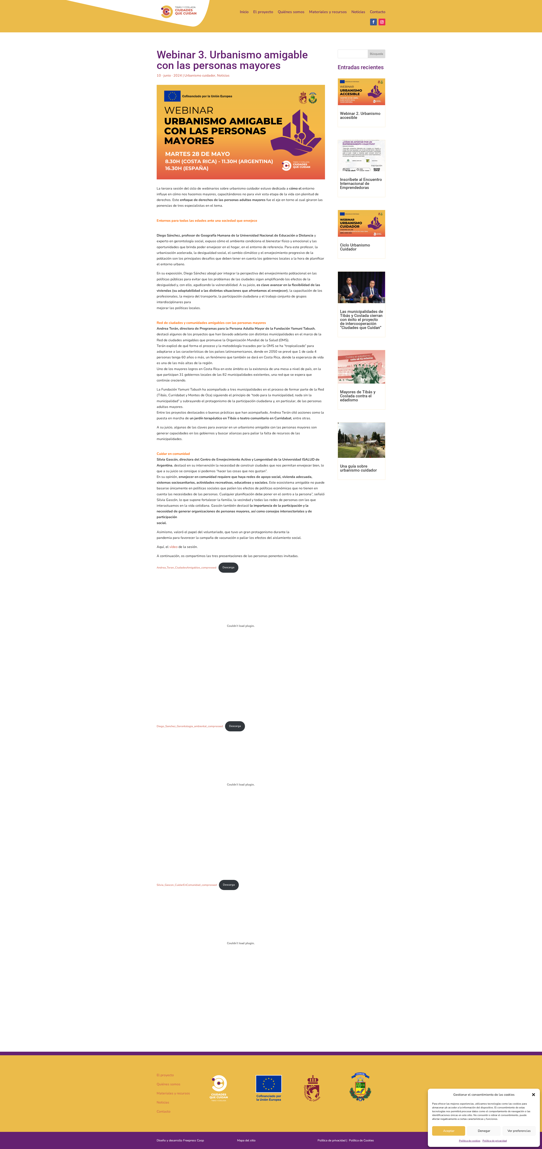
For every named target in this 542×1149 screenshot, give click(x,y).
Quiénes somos (291, 11)
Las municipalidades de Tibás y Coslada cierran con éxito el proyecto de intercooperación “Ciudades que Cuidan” (361, 319)
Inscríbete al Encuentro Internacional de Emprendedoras (361, 183)
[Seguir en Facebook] (373, 22)
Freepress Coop (193, 1140)
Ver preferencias (519, 1131)
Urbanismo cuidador (199, 75)
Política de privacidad (495, 1140)
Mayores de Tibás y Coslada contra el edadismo (357, 395)
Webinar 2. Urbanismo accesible (360, 115)
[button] (533, 1095)
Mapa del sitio (246, 1140)
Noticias (358, 11)
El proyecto (263, 11)
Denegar (484, 1131)
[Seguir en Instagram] (382, 22)
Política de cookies (469, 1140)
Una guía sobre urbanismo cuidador (358, 468)
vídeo (173, 547)
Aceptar (448, 1131)
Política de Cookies (361, 1140)
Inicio (244, 11)
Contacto (377, 11)
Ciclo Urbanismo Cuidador (355, 247)
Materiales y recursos (328, 11)
